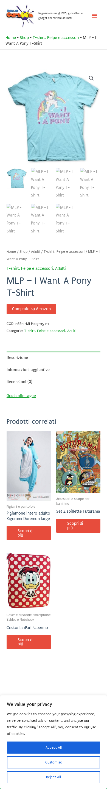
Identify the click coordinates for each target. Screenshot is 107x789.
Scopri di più (25, 533)
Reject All (53, 777)
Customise (53, 762)
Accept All (54, 747)
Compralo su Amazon (31, 309)
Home (10, 37)
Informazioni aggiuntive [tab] (28, 369)
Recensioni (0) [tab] (19, 381)
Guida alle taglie (21, 396)
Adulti (35, 251)
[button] (91, 78)
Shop (24, 37)
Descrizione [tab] (17, 357)
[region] (53, 742)
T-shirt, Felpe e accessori (56, 37)
